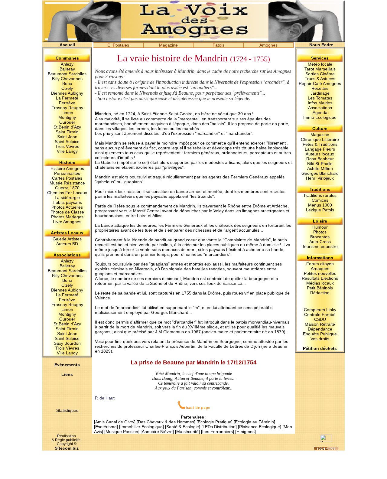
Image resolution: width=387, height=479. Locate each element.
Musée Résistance (67, 183)
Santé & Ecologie (182, 426)
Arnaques (320, 268)
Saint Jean (67, 136)
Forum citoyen (320, 263)
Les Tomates (320, 98)
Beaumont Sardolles (67, 73)
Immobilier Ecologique (141, 426)
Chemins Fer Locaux (67, 192)
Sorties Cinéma (320, 73)
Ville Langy (67, 151)
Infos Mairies (320, 102)
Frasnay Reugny (67, 107)
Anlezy (67, 64)
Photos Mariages (67, 216)
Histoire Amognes (67, 168)
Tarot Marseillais (320, 69)
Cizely (67, 88)
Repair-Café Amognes (320, 83)
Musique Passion (122, 431)
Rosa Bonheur (320, 158)
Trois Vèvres (67, 146)
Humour (320, 227)
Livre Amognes (67, 221)
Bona (67, 83)
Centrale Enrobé (320, 314)
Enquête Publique (320, 333)
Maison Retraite (320, 324)
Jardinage (320, 93)
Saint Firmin (67, 131)
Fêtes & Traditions (320, 144)
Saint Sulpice (67, 141)
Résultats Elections (320, 278)
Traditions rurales (320, 195)
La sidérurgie (67, 197)
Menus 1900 (320, 205)
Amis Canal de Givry (114, 421)
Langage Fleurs (320, 149)
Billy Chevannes (67, 78)
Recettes (319, 88)
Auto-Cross (320, 241)
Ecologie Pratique (214, 421)
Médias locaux (320, 283)
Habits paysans (67, 202)
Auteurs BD (67, 243)
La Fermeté (67, 98)
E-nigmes (245, 431)
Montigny (67, 117)
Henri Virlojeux (320, 178)
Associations (320, 107)
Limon (67, 112)
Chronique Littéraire (320, 139)
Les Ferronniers (217, 431)
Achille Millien (320, 168)
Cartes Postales (67, 178)
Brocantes (320, 236)
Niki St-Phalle (320, 163)
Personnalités (67, 173)
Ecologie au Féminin (254, 421)
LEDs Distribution (219, 426)
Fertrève (67, 102)
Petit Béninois (320, 287)
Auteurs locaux (320, 154)
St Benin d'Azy (67, 127)
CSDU (320, 319)
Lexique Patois (320, 209)
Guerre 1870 (67, 187)
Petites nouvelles (320, 273)
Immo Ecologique (320, 117)
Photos (320, 232)
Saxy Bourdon (67, 343)
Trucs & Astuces (320, 78)
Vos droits (320, 338)
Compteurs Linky (320, 309)
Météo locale (320, 64)
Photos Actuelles (67, 207)
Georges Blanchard (169, 312)
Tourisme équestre (320, 246)
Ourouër (67, 122)
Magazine (320, 134)
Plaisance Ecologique (259, 426)
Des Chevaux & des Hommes (166, 421)
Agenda (320, 112)
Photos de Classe (67, 212)
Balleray (67, 69)
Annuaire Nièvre (157, 431)
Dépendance (320, 329)
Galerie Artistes (67, 238)
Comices (320, 200)
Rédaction (320, 292)
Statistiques (67, 410)
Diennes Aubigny (67, 93)
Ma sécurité (187, 431)
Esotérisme (106, 426)
